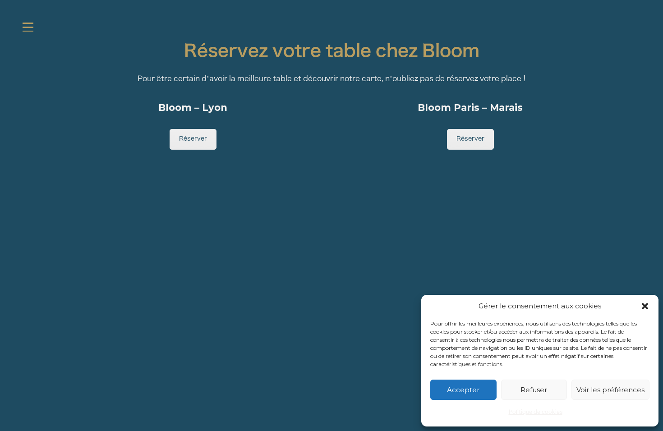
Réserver (193, 139)
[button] (644, 306)
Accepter (463, 389)
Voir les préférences (610, 389)
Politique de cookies (535, 412)
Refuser (533, 389)
